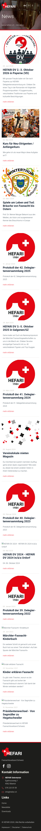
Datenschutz (27, 827)
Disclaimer (16, 827)
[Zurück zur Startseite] (8, 5)
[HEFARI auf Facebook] (4, 766)
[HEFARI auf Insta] (9, 766)
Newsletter (6, 807)
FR (29, 5)
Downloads (6, 811)
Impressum (6, 827)
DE (24, 5)
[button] (38, 5)
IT (32, 5)
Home (4, 803)
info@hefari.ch (11, 792)
